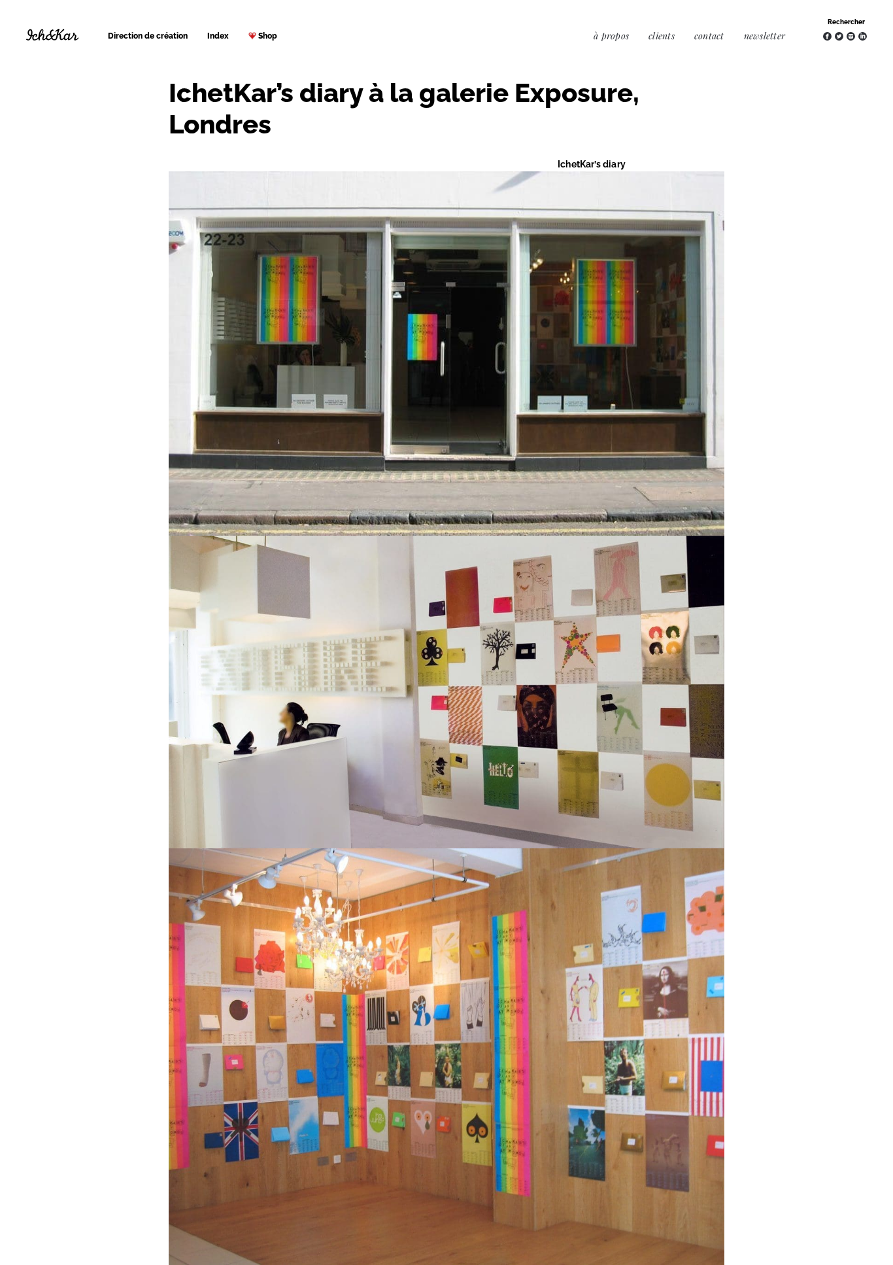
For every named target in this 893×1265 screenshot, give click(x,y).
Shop (267, 36)
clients (662, 35)
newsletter (764, 35)
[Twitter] (839, 36)
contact (709, 35)
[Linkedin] (862, 36)
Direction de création (148, 36)
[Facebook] (827, 36)
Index (218, 36)
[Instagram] (851, 36)
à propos (611, 35)
